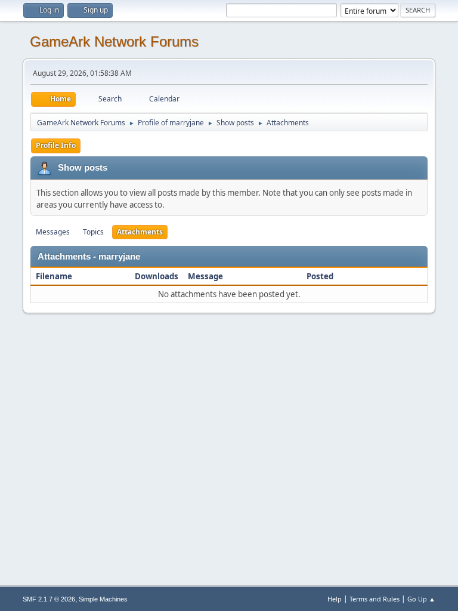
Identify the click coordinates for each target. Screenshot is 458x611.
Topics (93, 232)
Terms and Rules (374, 598)
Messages (53, 232)
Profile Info (56, 145)
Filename (55, 276)
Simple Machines (103, 599)
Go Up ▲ (421, 598)
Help (334, 598)
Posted (320, 276)
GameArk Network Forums (114, 41)
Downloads (156, 276)
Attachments (140, 232)
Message (205, 276)
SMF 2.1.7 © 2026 (49, 599)
